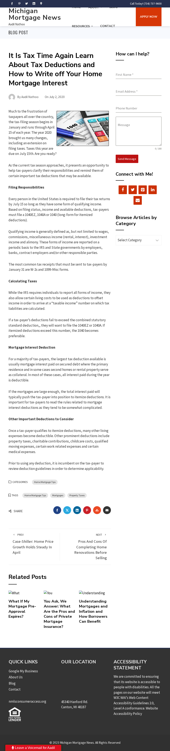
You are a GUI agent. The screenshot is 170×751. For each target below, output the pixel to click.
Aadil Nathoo (16, 24)
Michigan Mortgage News (34, 14)
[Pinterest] (142, 189)
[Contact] (138, 200)
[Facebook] (123, 189)
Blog (12, 683)
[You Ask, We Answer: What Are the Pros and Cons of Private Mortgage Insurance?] (48, 593)
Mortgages (57, 495)
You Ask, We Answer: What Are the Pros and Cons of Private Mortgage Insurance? (59, 614)
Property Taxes (77, 495)
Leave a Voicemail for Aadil (34, 748)
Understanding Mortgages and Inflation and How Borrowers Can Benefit (93, 611)
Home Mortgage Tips (45, 482)
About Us (16, 677)
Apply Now (148, 17)
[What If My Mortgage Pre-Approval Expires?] (13, 593)
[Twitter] (133, 189)
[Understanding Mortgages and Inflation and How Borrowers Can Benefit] (92, 593)
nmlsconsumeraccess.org (27, 701)
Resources (81, 26)
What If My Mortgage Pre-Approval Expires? (22, 609)
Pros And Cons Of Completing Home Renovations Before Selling (90, 546)
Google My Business (23, 671)
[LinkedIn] (152, 189)
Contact (107, 26)
